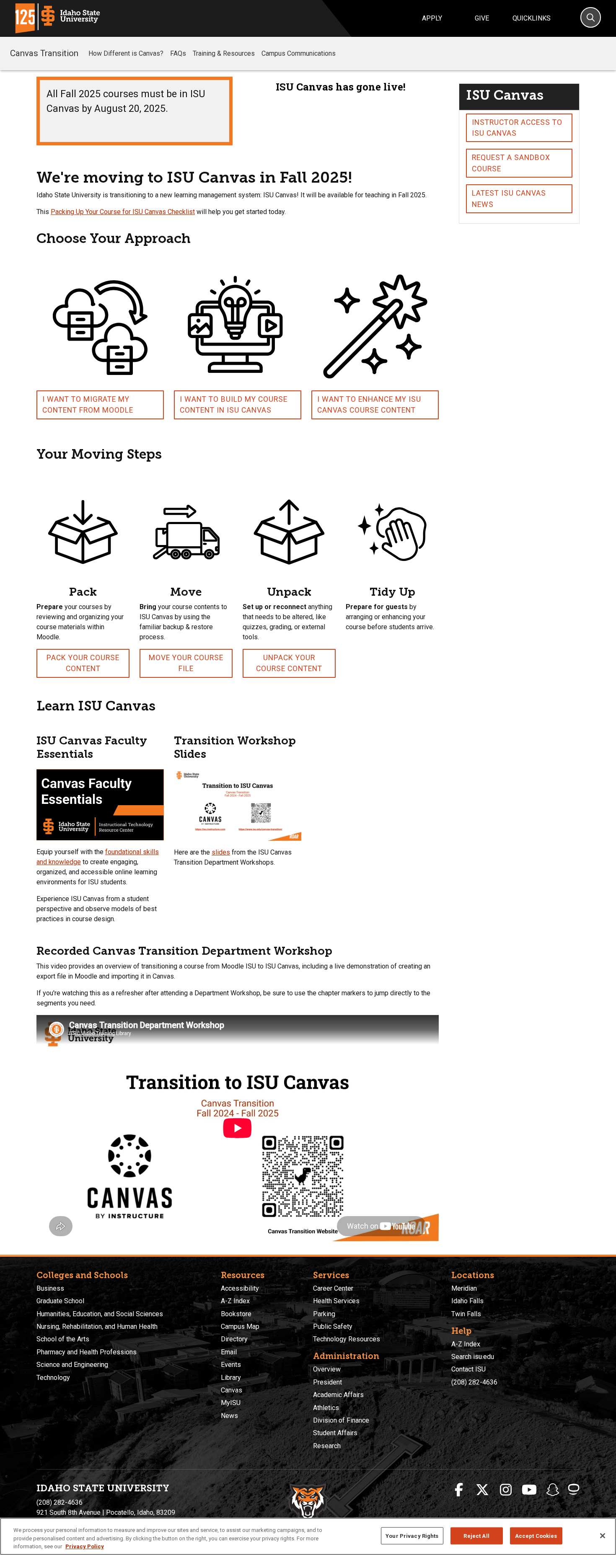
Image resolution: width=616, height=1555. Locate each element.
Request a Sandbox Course (511, 163)
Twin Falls (466, 1314)
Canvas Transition (44, 53)
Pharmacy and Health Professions (86, 1352)
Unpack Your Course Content (289, 663)
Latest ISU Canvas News (509, 198)
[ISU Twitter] (482, 1490)
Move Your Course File (186, 663)
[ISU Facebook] (458, 1490)
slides (221, 852)
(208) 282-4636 (474, 1382)
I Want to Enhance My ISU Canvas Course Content (369, 404)
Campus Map (240, 1326)
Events (231, 1365)
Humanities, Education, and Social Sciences (99, 1314)
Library (231, 1378)
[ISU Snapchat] (552, 1490)
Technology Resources (346, 1339)
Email (229, 1352)
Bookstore (236, 1314)
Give (482, 18)
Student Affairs (335, 1433)
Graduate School (60, 1301)
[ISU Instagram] (505, 1490)
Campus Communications (298, 53)
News (229, 1416)
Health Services (336, 1301)
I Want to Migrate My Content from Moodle (87, 404)
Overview (327, 1369)
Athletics (326, 1408)
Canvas (231, 1390)
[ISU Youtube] (529, 1490)
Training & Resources (224, 53)
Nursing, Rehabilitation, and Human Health (97, 1326)
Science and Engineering (72, 1365)
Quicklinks (531, 18)
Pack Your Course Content (83, 663)
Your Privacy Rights (412, 1535)
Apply (432, 18)
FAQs (178, 53)
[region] (308, 1536)
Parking (324, 1314)
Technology (53, 1378)
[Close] (602, 1536)
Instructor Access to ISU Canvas (517, 127)
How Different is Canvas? (125, 53)
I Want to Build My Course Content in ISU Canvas (233, 404)
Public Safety (332, 1326)
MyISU (231, 1403)
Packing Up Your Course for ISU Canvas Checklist (123, 212)
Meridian (464, 1288)
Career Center (333, 1288)
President (327, 1382)
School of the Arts (62, 1339)
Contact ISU (468, 1369)
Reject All (476, 1535)
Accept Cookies (536, 1535)
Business (50, 1288)
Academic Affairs (338, 1395)
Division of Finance (341, 1420)
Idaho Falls (467, 1301)
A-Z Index (235, 1301)
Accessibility (240, 1288)
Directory (234, 1339)
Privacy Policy (84, 1546)
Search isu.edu (472, 1357)
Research (327, 1446)
